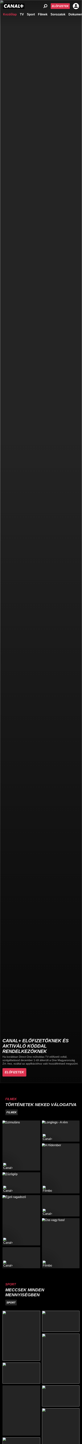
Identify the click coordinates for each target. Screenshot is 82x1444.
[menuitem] (10, 14)
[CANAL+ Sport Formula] (21, 1373)
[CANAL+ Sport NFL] (61, 1395)
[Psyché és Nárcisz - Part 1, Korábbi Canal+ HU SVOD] (21, 1257)
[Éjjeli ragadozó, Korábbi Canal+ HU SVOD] (21, 1220)
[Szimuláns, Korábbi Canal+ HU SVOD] (21, 1146)
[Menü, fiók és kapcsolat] (76, 6)
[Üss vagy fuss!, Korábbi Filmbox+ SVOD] (61, 1243)
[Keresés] (45, 6)
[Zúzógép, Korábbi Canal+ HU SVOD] (21, 1182)
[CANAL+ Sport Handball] (61, 1359)
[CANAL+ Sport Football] (21, 1336)
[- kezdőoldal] (13, 6)
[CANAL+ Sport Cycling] (21, 1410)
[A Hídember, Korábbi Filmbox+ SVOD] (61, 1168)
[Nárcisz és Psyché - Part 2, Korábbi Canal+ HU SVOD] (61, 1205)
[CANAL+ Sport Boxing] (61, 1321)
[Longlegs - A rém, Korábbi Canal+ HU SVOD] (61, 1131)
